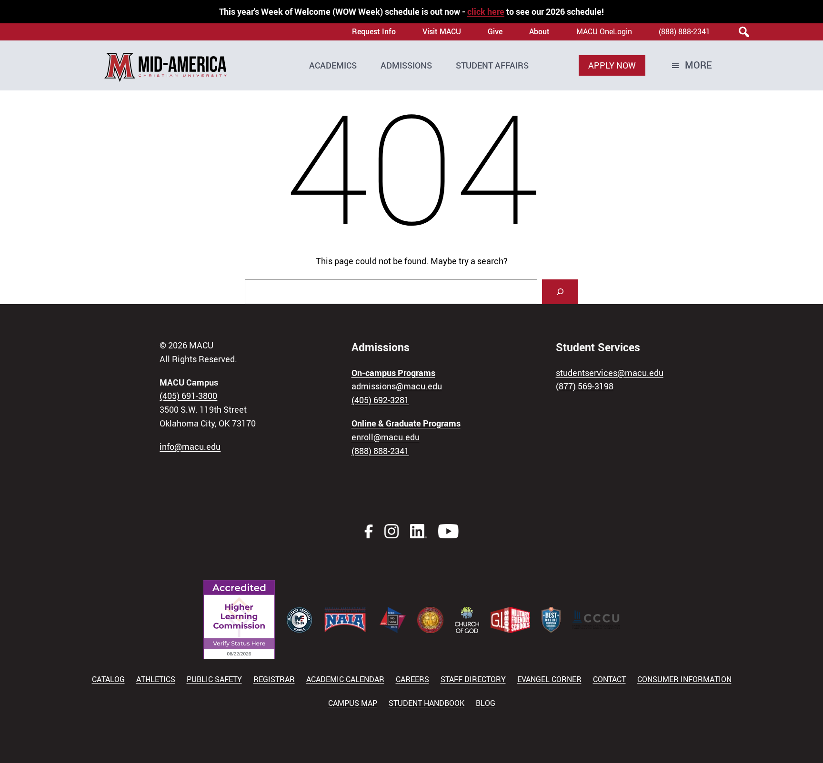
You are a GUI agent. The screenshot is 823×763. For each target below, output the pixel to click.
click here (485, 11)
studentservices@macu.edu (609, 372)
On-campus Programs (393, 372)
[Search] (560, 291)
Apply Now (612, 65)
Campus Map (352, 703)
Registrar (274, 679)
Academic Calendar (345, 679)
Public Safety (214, 679)
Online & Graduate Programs (406, 423)
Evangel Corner (549, 679)
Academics (333, 65)
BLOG (485, 703)
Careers (412, 679)
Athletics (155, 679)
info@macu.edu (190, 446)
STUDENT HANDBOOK (426, 703)
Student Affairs (492, 65)
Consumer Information (684, 679)
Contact (609, 679)
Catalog (108, 679)
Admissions (406, 65)
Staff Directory (473, 679)
